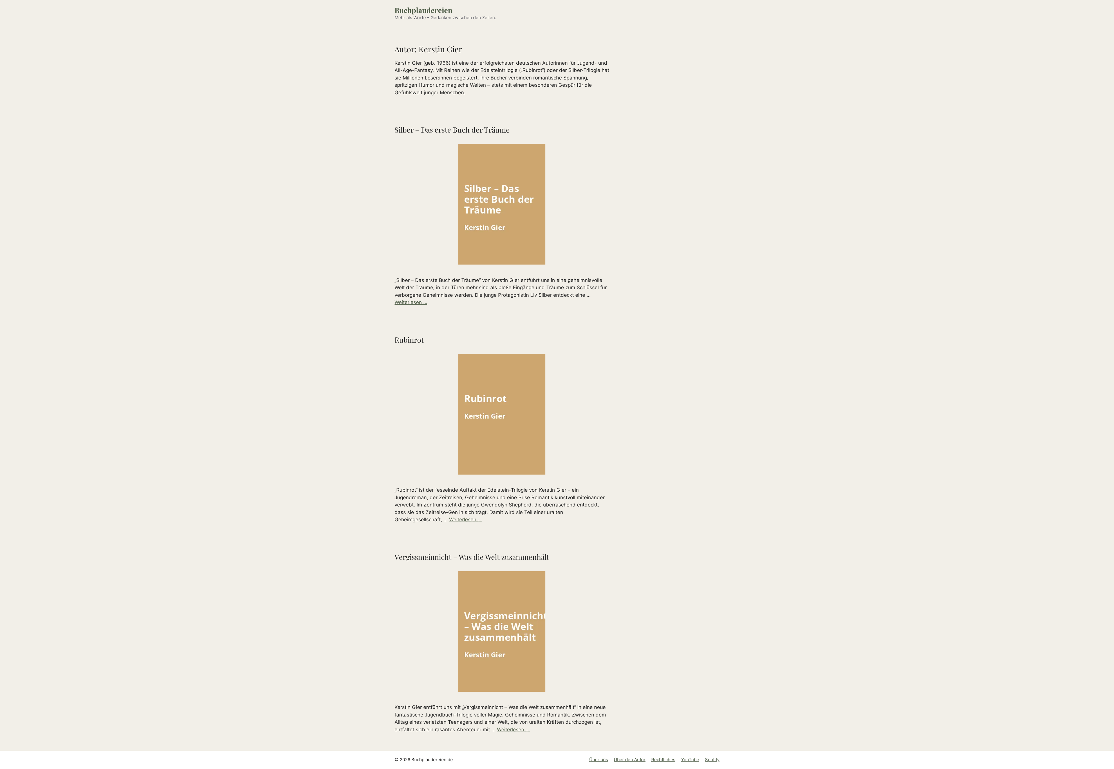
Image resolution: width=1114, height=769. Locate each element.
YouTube (690, 759)
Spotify (712, 759)
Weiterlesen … (411, 302)
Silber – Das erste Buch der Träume (452, 129)
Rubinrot (409, 339)
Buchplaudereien (423, 10)
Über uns (598, 759)
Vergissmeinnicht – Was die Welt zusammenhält (472, 557)
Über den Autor (629, 759)
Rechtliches (663, 759)
